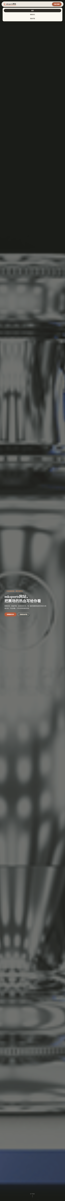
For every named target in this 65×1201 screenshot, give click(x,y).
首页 (32, 10)
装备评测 (32, 18)
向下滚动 (32, 1193)
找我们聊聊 (57, 4)
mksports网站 (11, 4)
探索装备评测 (23, 614)
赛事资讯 (32, 14)
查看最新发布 (10, 614)
